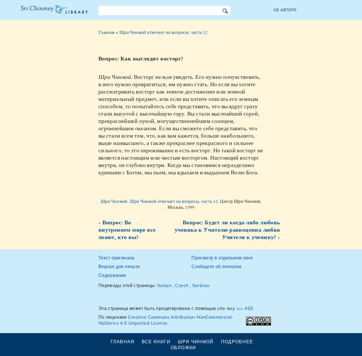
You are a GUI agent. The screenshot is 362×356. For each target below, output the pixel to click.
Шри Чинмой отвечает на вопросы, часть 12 (163, 32)
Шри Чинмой (196, 341)
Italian (164, 285)
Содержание (112, 275)
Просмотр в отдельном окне (222, 258)
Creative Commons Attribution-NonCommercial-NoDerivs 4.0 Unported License (166, 320)
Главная (106, 32)
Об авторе (285, 10)
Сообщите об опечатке (216, 266)
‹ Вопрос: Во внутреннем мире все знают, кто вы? (127, 230)
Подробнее (237, 341)
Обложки (183, 347)
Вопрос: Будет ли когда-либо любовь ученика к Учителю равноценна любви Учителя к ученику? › (227, 230)
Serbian (201, 285)
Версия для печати (119, 266)
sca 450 (244, 308)
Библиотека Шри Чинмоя (51, 13)
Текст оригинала (116, 258)
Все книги (156, 341)
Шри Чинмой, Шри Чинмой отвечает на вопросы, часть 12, (160, 201)
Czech (181, 285)
